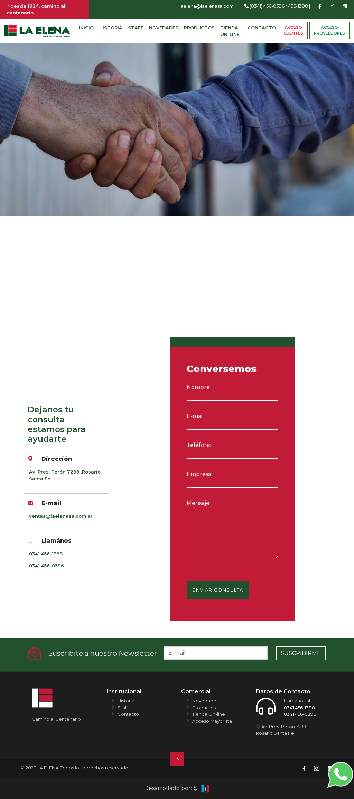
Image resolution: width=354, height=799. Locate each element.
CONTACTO (262, 27)
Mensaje (198, 503)
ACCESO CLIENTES (293, 30)
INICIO (86, 27)
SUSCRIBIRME (301, 653)
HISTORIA (110, 27)
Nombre (198, 387)
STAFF (135, 27)
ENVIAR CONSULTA (218, 590)
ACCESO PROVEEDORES (329, 30)
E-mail (195, 416)
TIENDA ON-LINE (230, 31)
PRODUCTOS (199, 27)
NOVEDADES (163, 27)
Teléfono (199, 445)
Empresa (199, 474)
